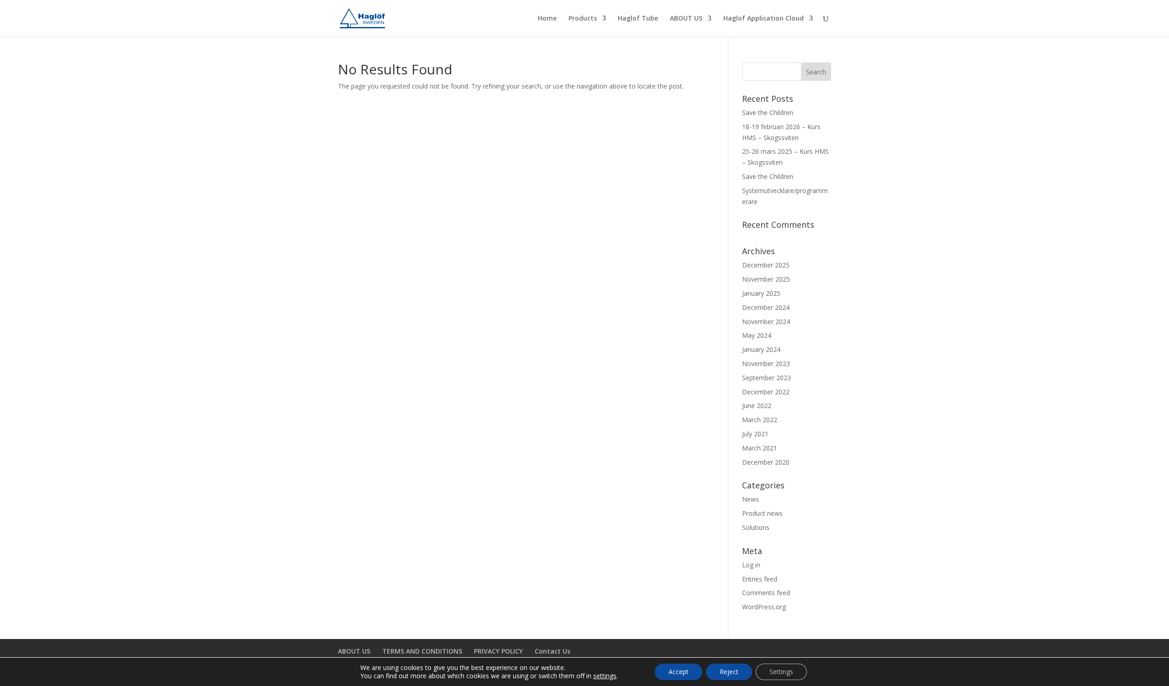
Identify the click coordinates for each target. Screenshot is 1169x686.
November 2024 (766, 321)
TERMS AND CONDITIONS (422, 651)
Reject (729, 671)
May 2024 (756, 335)
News (750, 499)
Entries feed (759, 579)
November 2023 (766, 363)
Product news (762, 513)
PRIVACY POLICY (498, 651)
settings (604, 676)
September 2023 (766, 377)
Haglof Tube (638, 18)
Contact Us (552, 651)
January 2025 (761, 293)
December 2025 (766, 265)
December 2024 (766, 307)
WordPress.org (764, 606)
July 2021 (755, 433)
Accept (679, 671)
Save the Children (767, 112)
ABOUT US (686, 18)
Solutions (755, 527)
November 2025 (766, 279)
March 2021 (759, 448)
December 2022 (766, 392)
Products (583, 18)
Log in (751, 564)
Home (547, 18)
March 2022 (759, 419)
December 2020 (766, 462)
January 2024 (761, 349)
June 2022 (756, 405)
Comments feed (766, 592)
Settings (781, 671)
